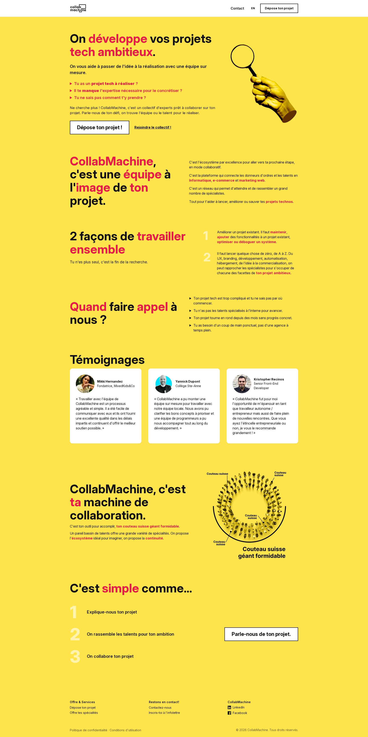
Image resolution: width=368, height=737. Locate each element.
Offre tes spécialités (84, 712)
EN (253, 8)
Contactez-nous (160, 707)
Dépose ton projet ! (99, 127)
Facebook (240, 713)
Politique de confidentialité (88, 730)
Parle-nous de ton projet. (261, 634)
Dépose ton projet (279, 8)
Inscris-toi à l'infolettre (164, 712)
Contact (237, 8)
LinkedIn (238, 707)
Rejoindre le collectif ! (152, 127)
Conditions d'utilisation (125, 730)
